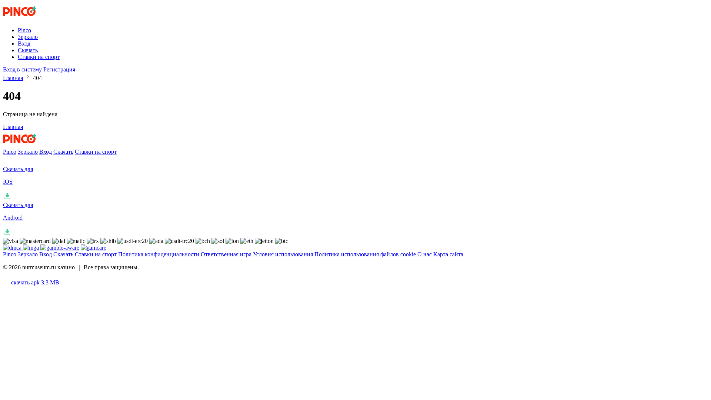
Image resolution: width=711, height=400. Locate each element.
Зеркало (28, 37)
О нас (424, 254)
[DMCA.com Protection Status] (13, 247)
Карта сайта (448, 254)
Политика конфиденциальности (158, 254)
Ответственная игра (226, 254)
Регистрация (59, 69)
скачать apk (34, 282)
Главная (13, 78)
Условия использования (283, 254)
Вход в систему (22, 69)
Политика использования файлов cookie (365, 254)
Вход (24, 43)
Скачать (28, 50)
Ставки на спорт (39, 57)
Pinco (24, 30)
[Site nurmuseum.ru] (33, 17)
